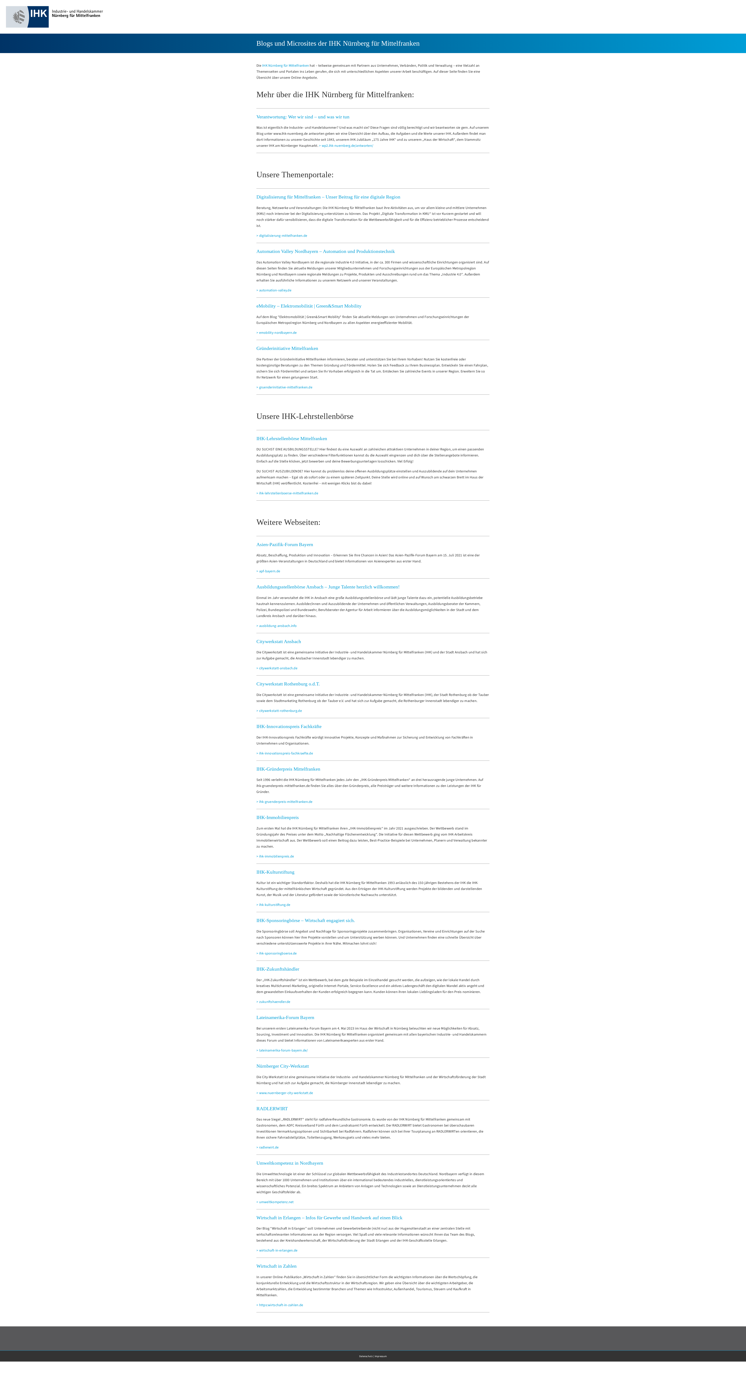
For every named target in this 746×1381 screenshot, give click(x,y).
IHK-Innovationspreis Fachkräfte (289, 726)
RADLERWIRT (272, 1108)
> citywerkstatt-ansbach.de (276, 668)
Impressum (381, 1356)
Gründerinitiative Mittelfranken (287, 348)
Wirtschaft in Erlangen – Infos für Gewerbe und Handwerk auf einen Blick (329, 1217)
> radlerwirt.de (267, 1147)
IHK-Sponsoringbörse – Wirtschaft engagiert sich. (305, 920)
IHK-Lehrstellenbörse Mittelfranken (291, 438)
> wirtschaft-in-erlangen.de (276, 1250)
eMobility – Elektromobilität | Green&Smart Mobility (309, 306)
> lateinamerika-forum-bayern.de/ (282, 1050)
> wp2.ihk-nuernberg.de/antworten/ (346, 145)
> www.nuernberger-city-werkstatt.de (284, 1093)
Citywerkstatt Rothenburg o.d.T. (288, 683)
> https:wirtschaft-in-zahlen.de (279, 1305)
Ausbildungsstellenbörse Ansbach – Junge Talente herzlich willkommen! (328, 586)
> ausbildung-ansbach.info (276, 625)
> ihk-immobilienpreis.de (275, 856)
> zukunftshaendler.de (273, 1001)
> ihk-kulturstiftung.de (273, 904)
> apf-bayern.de (268, 571)
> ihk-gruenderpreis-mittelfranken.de (284, 801)
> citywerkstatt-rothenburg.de (279, 710)
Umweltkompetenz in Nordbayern (289, 1163)
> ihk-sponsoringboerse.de (276, 953)
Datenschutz (366, 1356)
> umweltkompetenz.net (275, 1202)
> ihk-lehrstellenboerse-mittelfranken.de (287, 493)
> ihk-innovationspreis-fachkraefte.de (284, 753)
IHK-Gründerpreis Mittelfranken (288, 769)
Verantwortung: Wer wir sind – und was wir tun (302, 116)
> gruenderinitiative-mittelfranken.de (284, 387)
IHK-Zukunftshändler (277, 969)
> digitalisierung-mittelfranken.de (281, 235)
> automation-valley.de (273, 290)
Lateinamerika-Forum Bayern (285, 1017)
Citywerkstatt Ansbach (278, 641)
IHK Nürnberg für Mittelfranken (285, 65)
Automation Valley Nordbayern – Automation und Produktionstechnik (325, 251)
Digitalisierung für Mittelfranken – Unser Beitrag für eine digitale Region (328, 196)
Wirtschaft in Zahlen (276, 1266)
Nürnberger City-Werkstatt (282, 1066)
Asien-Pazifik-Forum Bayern (284, 544)
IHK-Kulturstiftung (275, 872)
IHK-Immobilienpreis (277, 817)
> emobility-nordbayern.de (276, 332)
